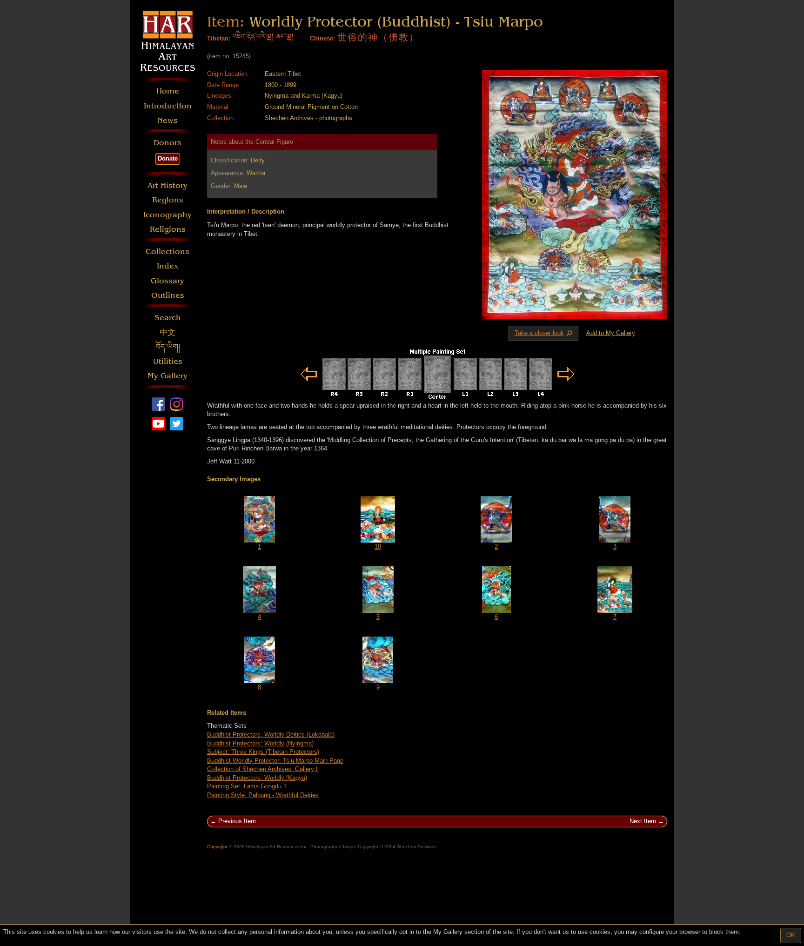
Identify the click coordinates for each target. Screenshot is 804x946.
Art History (167, 185)
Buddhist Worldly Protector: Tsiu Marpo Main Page (275, 760)
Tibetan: (218, 38)
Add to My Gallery (610, 332)
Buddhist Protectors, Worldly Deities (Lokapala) (271, 734)
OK (790, 935)
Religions (168, 229)
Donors (167, 142)
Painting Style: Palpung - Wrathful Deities (263, 795)
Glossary (167, 280)
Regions (167, 199)
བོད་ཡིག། (167, 346)
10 (378, 546)
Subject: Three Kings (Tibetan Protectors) (263, 751)
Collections (167, 251)
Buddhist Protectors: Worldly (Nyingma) (260, 743)
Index (168, 266)
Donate (168, 158)
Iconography (167, 214)
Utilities (167, 361)
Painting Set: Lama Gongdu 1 (247, 786)
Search (167, 317)
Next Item (643, 821)
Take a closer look (544, 334)
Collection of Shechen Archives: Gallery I (262, 768)
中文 (167, 332)
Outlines (167, 295)
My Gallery (167, 375)
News (167, 120)
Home (167, 91)
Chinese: (322, 38)
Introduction (168, 105)
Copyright (217, 846)
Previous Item (237, 821)
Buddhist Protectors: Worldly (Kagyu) (257, 777)
